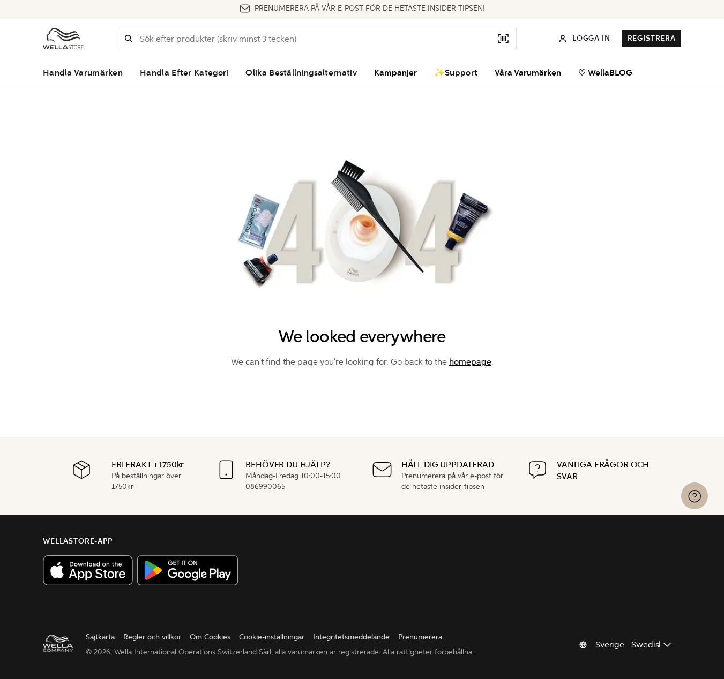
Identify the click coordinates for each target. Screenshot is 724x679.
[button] (128, 38)
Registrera (652, 38)
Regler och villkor (152, 637)
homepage (470, 362)
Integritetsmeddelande (351, 637)
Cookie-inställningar (271, 637)
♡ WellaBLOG (605, 72)
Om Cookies (210, 637)
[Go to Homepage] (63, 38)
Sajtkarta (100, 637)
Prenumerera (420, 637)
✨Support (455, 72)
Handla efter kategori (184, 72)
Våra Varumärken (528, 72)
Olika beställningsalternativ (300, 72)
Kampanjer (395, 72)
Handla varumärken (83, 72)
